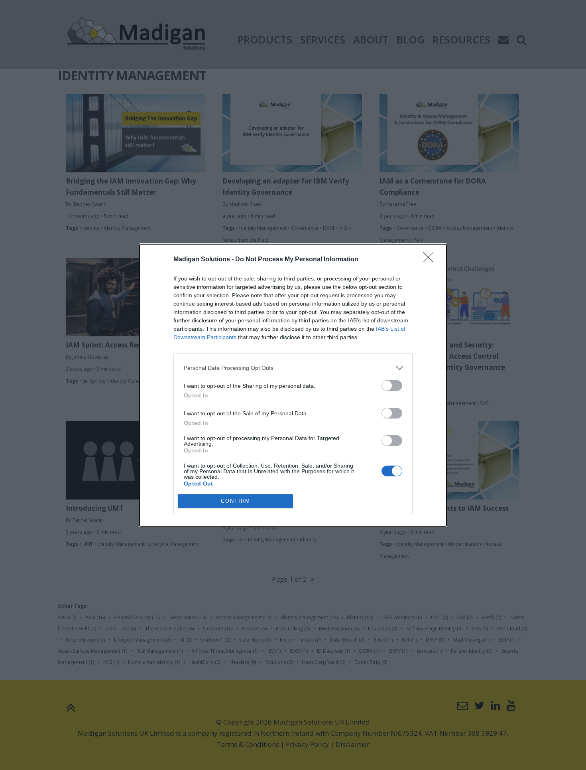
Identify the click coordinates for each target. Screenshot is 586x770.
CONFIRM (235, 501)
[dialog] (293, 385)
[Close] (431, 259)
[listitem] (293, 368)
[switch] (391, 385)
